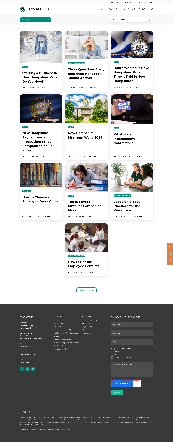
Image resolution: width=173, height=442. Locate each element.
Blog (111, 9)
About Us (131, 9)
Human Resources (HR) (62, 330)
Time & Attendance (61, 327)
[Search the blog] (149, 20)
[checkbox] (132, 355)
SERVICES (58, 317)
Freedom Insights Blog (90, 320)
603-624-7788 (170, 255)
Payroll (56, 320)
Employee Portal (60, 346)
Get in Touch (144, 9)
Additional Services (61, 349)
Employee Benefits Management (66, 333)
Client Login (115, 2)
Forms (151, 2)
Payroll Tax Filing (60, 323)
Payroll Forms (87, 327)
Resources (142, 2)
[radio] (132, 352)
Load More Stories (86, 290)
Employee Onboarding (62, 339)
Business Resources (89, 323)
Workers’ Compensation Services (66, 343)
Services (102, 9)
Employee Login (129, 2)
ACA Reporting (59, 336)
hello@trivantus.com (28, 354)
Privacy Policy (64, 429)
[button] (152, 9)
